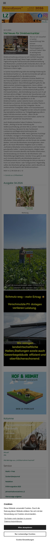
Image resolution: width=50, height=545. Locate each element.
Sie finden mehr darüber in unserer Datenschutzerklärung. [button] (18, 519)
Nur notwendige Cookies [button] (25, 534)
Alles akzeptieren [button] (25, 527)
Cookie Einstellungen (25, 540)
